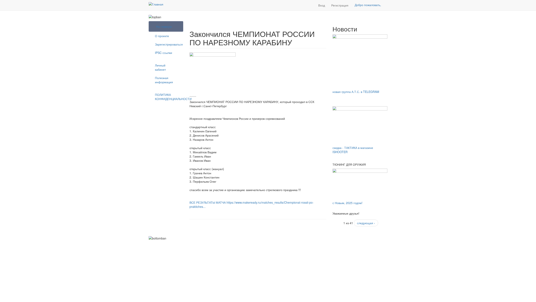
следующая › (366, 223)
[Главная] (156, 4)
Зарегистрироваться (167, 44)
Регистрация (339, 5)
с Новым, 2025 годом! (347, 203)
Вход (321, 5)
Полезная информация (164, 80)
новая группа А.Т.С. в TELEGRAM (355, 92)
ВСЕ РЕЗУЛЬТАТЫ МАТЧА (207, 202)
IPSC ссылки (163, 53)
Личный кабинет (160, 67)
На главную (164, 26)
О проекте (162, 36)
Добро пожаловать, (368, 5)
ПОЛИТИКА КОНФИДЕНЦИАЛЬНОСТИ (167, 96)
